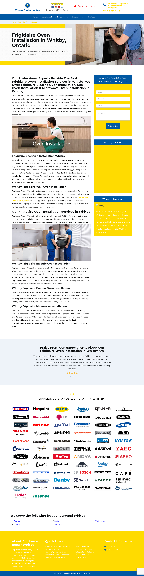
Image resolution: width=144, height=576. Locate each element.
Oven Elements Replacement (57, 555)
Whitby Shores (100, 521)
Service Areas (77, 17)
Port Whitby (59, 524)
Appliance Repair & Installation (55, 17)
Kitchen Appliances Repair (56, 552)
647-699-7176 (111, 10)
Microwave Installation (84, 549)
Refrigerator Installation (84, 552)
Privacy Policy (80, 557)
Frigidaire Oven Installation (28, 22)
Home (35, 17)
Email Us (111, 546)
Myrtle (57, 521)
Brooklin (17, 524)
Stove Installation (82, 555)
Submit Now (113, 126)
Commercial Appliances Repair (57, 546)
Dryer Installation (82, 546)
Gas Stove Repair (52, 549)
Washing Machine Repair (55, 557)
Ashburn (17, 521)
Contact (91, 17)
